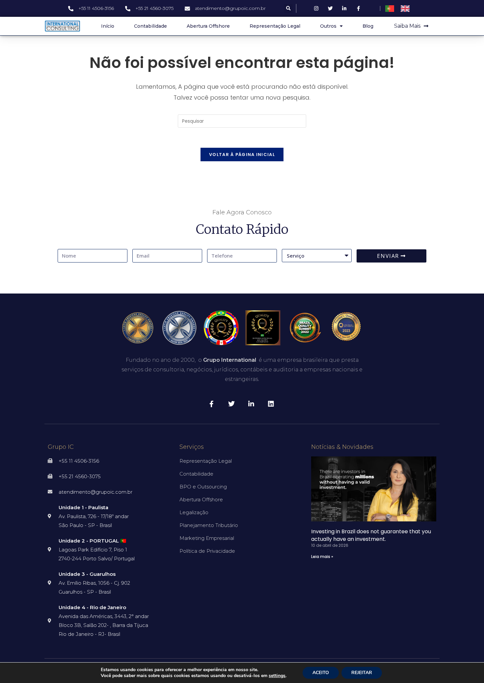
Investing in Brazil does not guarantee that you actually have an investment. (371, 535)
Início (107, 26)
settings (277, 676)
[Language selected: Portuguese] (400, 8)
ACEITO (320, 672)
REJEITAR (361, 672)
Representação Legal (275, 26)
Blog (368, 26)
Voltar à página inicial (242, 154)
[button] (288, 8)
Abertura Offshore (208, 26)
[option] (406, 8)
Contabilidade (150, 26)
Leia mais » (322, 556)
